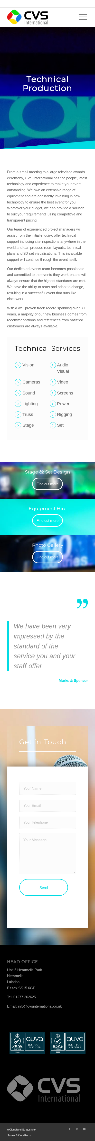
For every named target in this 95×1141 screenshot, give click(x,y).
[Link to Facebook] (69, 1129)
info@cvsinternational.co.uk (40, 1006)
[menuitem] (83, 17)
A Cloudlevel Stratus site (21, 1129)
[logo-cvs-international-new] (39, 17)
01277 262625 (24, 997)
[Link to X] (77, 1129)
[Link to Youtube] (84, 1129)
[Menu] (83, 17)
